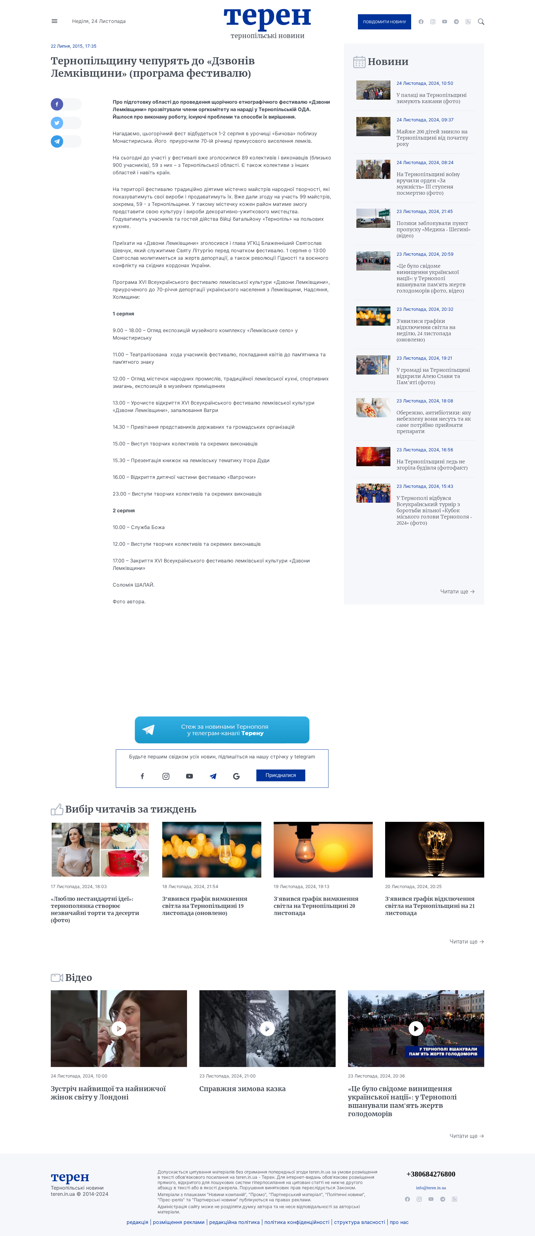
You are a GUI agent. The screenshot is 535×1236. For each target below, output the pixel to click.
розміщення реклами (179, 1222)
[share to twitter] (66, 123)
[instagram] (432, 21)
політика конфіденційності (296, 1222)
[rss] (468, 21)
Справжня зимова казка (242, 1089)
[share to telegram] (66, 141)
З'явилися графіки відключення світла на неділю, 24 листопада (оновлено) (426, 330)
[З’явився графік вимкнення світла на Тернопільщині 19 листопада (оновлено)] (211, 850)
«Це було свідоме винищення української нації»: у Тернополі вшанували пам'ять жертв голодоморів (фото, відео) (431, 278)
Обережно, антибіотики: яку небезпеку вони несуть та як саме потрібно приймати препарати (434, 422)
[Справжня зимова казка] (267, 1028)
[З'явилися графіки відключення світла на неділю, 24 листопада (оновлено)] (373, 324)
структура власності (359, 1222)
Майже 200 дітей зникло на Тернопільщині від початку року (432, 137)
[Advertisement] (75, 247)
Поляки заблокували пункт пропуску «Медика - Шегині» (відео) (434, 229)
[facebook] (421, 21)
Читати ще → (457, 591)
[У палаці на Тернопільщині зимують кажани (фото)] (373, 92)
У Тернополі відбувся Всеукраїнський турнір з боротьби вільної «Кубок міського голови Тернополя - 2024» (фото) (434, 510)
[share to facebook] (66, 104)
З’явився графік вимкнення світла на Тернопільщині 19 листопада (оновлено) (204, 906)
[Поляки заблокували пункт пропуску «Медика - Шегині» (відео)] (373, 224)
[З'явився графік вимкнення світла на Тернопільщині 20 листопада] (323, 850)
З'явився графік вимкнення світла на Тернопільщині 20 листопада (316, 906)
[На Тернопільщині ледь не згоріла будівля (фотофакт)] (373, 459)
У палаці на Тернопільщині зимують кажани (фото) (432, 98)
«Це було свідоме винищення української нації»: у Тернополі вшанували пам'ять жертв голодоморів (402, 1101)
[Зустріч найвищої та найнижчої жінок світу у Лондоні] (119, 1028)
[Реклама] (222, 730)
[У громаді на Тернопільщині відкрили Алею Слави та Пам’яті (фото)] (373, 370)
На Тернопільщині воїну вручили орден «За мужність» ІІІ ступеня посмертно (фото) (428, 183)
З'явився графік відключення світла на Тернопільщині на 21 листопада (430, 906)
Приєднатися (281, 775)
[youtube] (444, 21)
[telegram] (456, 21)
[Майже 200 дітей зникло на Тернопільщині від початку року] (373, 132)
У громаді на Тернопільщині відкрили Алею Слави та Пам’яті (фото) (433, 376)
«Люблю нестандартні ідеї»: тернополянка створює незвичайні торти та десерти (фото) (95, 909)
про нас (399, 1222)
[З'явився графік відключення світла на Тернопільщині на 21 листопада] (434, 850)
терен (70, 1177)
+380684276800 (431, 1174)
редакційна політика (234, 1222)
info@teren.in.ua (431, 1187)
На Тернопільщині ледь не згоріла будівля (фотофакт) (432, 464)
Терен (267, 15)
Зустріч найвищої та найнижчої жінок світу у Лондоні (108, 1093)
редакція (137, 1222)
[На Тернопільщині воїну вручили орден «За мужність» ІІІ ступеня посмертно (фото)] (373, 178)
